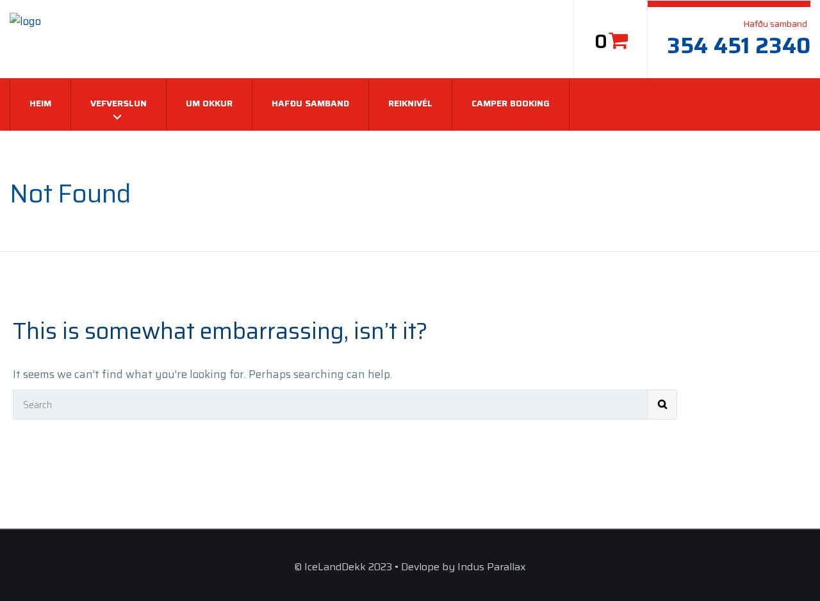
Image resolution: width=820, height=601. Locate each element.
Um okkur (209, 103)
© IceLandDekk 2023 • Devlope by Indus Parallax (410, 567)
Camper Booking (511, 103)
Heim (40, 103)
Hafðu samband (310, 103)
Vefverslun (118, 103)
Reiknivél (410, 103)
